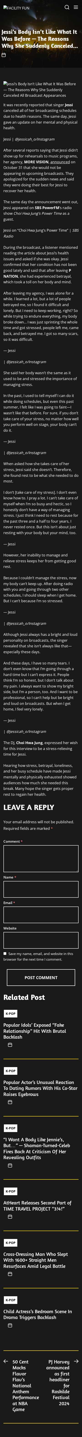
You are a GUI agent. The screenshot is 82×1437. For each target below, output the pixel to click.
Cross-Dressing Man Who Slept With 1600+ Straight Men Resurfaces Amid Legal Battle (35, 1260)
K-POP (10, 1013)
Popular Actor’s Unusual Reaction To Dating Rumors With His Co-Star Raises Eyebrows (40, 1088)
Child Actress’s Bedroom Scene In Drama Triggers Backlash (37, 1314)
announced (60, 161)
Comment (13, 841)
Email (9, 902)
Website (10, 928)
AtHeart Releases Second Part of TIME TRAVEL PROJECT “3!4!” (37, 1205)
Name (9, 877)
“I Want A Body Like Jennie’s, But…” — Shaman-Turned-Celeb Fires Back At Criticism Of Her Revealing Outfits (36, 1148)
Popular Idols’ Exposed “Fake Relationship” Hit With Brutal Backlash (34, 1031)
